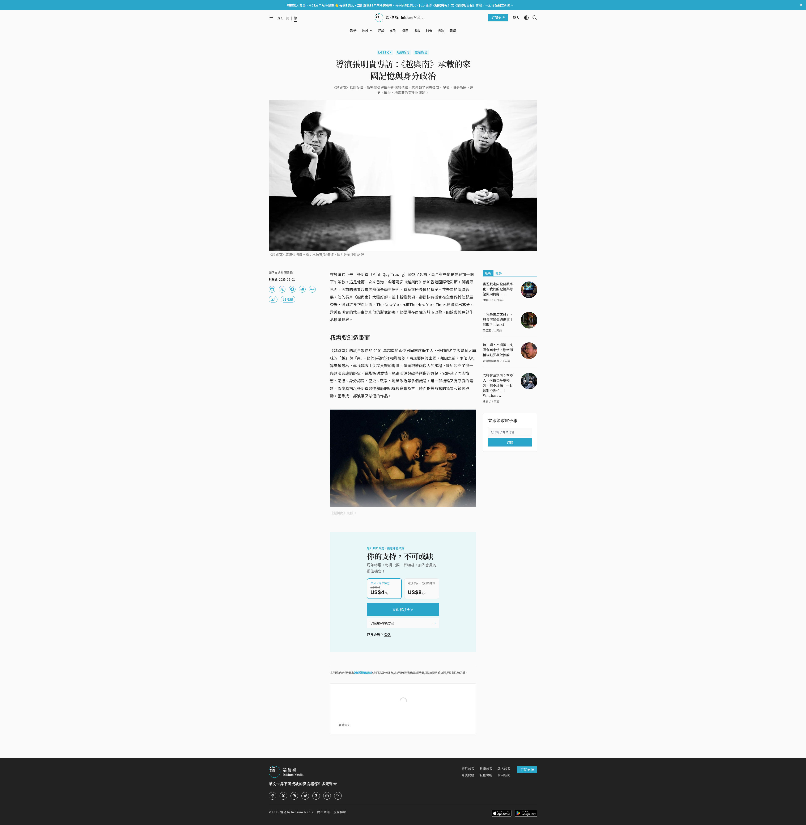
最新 (488, 273)
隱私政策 (323, 812)
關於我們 (468, 768)
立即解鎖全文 (403, 610)
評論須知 (344, 725)
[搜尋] (533, 17)
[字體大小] (280, 17)
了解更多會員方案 (382, 623)
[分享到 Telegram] (302, 289)
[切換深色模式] (525, 17)
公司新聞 (503, 775)
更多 (499, 273)
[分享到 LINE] (312, 289)
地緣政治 (403, 52)
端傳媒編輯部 (363, 672)
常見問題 (468, 775)
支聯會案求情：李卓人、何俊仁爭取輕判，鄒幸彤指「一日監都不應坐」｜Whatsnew (498, 385)
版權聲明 (486, 775)
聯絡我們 (486, 768)
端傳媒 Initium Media (297, 812)
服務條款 (340, 812)
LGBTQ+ (385, 52)
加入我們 (503, 768)
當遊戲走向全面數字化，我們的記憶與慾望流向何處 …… (498, 289)
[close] (801, 5)
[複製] (272, 289)
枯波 (485, 401)
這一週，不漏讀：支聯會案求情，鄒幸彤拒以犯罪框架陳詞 (498, 349)
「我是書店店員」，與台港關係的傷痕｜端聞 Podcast (498, 319)
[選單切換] (371, 30)
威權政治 (421, 52)
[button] (365, 30)
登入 (387, 634)
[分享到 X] (282, 289)
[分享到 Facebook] (292, 289)
